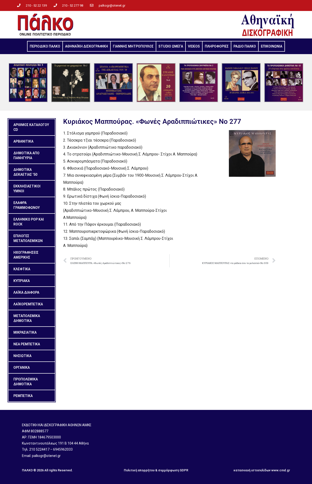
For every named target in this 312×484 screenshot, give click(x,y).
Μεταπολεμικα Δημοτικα (26, 318)
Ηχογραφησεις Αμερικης (26, 255)
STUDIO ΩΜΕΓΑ (170, 46)
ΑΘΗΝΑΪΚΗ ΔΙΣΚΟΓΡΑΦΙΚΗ (86, 46)
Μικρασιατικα (25, 332)
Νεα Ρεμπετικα (26, 344)
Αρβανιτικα (23, 141)
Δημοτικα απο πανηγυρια (26, 155)
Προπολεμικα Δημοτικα (25, 381)
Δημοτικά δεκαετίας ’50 (25, 172)
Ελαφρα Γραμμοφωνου (26, 205)
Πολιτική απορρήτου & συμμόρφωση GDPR (156, 470)
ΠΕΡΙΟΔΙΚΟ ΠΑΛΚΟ (45, 46)
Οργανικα (21, 367)
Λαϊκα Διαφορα (26, 292)
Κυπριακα (21, 281)
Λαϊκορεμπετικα (28, 304)
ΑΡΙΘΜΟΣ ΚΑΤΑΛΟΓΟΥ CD (31, 127)
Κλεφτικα (21, 269)
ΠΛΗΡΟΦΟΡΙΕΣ (217, 46)
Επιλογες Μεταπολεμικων (28, 238)
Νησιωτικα (22, 356)
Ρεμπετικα (23, 396)
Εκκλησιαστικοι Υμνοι (26, 188)
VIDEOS (194, 46)
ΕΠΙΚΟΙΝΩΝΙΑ (271, 46)
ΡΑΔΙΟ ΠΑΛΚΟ (245, 46)
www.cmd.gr (280, 470)
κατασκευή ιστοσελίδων (252, 470)
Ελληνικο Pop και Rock (28, 221)
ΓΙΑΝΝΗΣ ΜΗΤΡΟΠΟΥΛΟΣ (133, 46)
